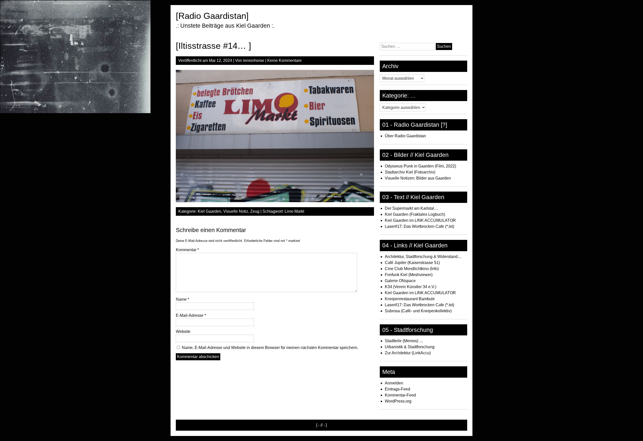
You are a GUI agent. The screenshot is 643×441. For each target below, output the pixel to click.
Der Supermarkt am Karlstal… (411, 208)
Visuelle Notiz (235, 211)
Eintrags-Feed (397, 389)
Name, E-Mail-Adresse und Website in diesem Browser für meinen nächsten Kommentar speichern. (270, 347)
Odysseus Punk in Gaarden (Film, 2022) (420, 166)
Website (183, 331)
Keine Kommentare (284, 60)
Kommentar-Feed (400, 395)
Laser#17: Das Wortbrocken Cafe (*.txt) (419, 226)
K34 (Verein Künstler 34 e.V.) (410, 287)
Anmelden (394, 383)
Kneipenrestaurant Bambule (410, 299)
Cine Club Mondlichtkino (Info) (412, 269)
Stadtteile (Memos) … (404, 341)
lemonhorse (253, 60)
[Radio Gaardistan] (212, 16)
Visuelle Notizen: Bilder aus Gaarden (418, 178)
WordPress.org (398, 401)
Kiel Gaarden (209, 211)
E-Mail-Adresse (191, 315)
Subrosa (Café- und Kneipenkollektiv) (418, 311)
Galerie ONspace (400, 281)
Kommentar (187, 250)
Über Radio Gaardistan (405, 136)
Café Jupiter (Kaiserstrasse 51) (412, 262)
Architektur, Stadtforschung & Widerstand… (423, 256)
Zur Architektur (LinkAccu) (408, 353)
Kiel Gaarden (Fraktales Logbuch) (415, 214)
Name (182, 299)
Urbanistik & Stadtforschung (410, 347)
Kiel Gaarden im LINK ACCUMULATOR (420, 220)
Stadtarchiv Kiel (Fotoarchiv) (410, 172)
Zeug (254, 211)
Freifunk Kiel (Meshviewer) (409, 275)
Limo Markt (294, 211)
